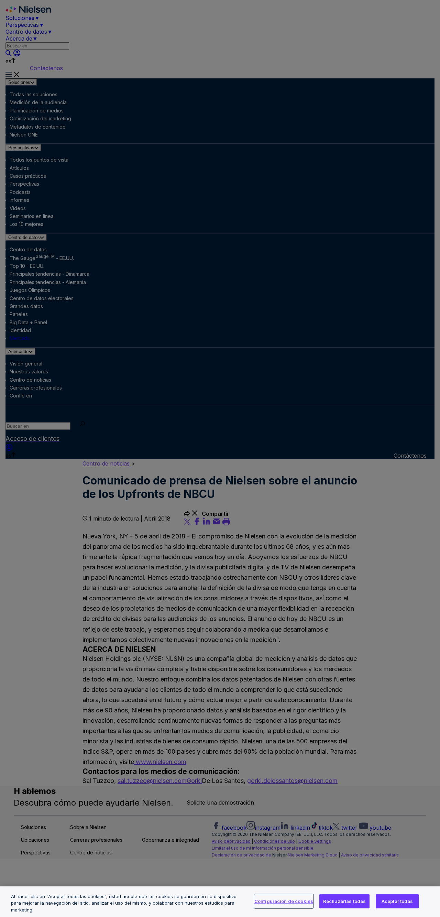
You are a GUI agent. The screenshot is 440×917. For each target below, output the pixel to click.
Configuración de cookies (283, 901)
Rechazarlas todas (344, 901)
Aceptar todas (397, 901)
